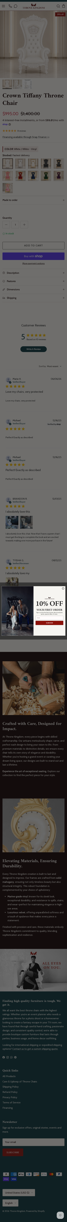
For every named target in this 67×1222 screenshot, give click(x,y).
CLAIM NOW (49, 623)
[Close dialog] (63, 588)
